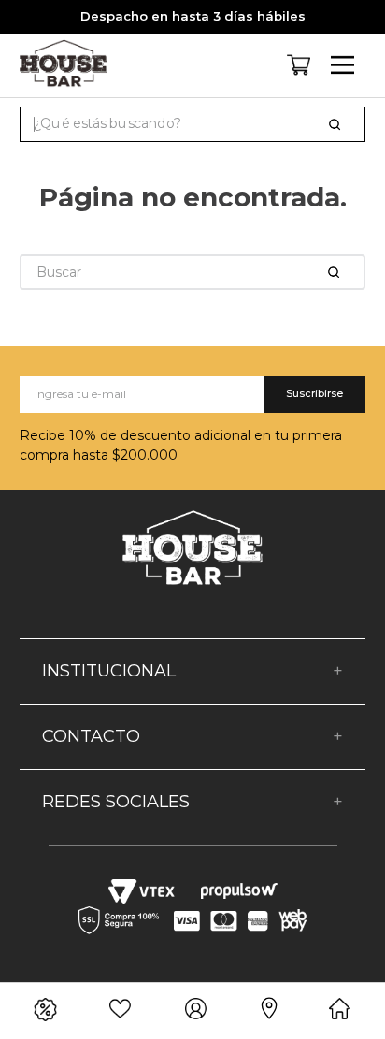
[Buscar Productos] (338, 124)
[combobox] (193, 124)
